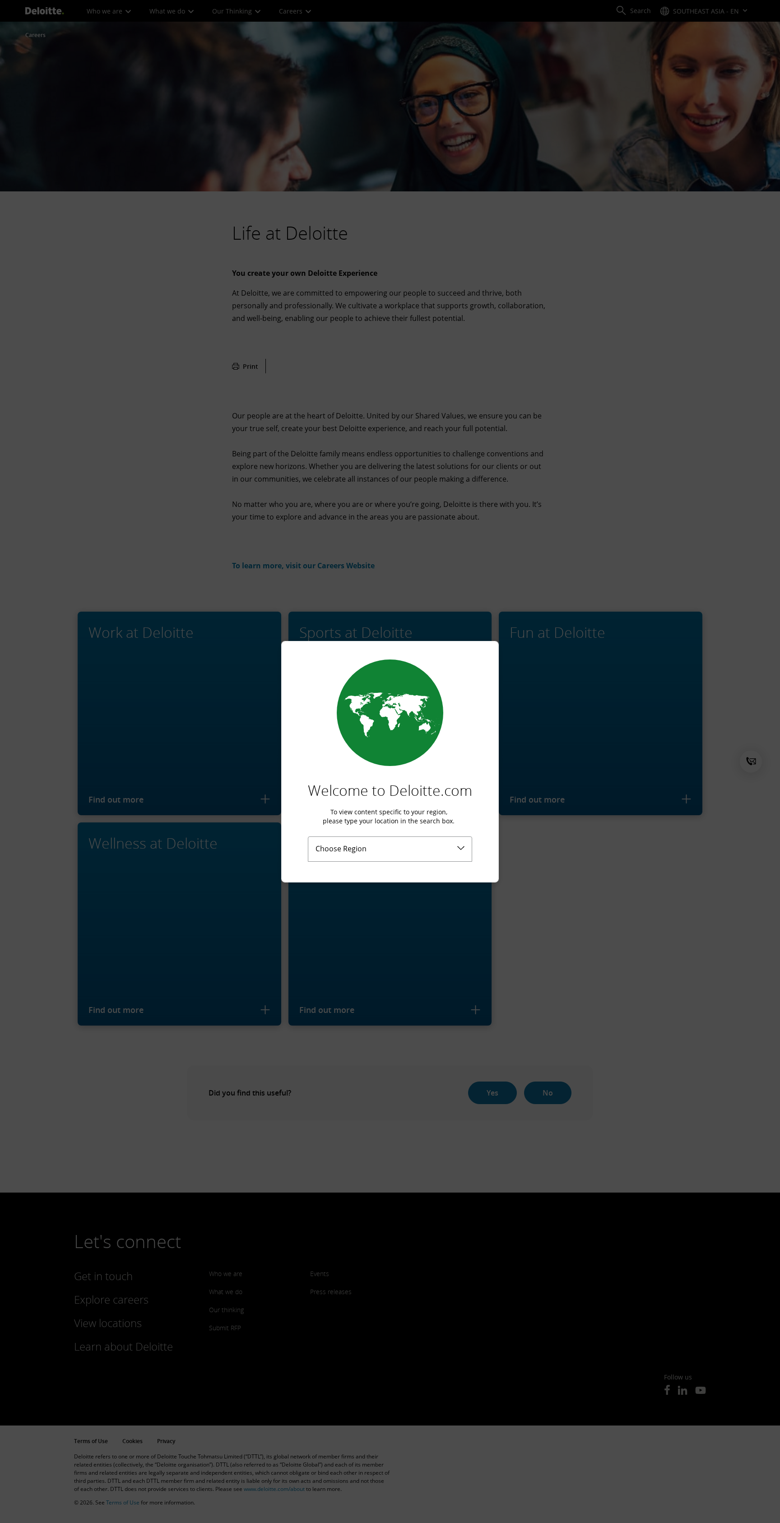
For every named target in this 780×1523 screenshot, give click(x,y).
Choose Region (341, 849)
